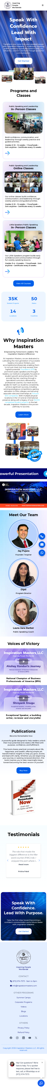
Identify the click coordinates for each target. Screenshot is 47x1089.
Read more (24, 864)
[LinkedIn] (23, 1038)
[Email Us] (42, 544)
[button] (42, 5)
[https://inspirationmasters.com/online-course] (24, 212)
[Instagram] (17, 1038)
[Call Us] (42, 536)
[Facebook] (11, 1038)
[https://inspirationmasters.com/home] (13, 5)
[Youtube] (30, 1038)
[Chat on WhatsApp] (42, 553)
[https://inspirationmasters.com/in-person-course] (24, 153)
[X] (36, 1038)
